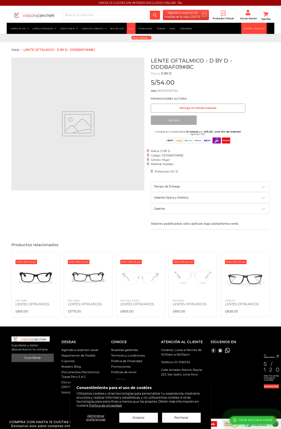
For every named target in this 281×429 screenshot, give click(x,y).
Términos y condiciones (128, 355)
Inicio (15, 50)
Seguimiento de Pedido (78, 355)
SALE (131, 28)
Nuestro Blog (71, 366)
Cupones (68, 361)
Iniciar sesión (248, 18)
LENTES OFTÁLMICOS (32, 304)
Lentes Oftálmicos (43, 28)
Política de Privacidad (126, 361)
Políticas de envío (123, 372)
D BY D (166, 73)
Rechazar (181, 417)
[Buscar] (155, 15)
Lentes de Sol (18, 28)
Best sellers (117, 28)
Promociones (121, 366)
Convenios (186, 28)
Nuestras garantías (124, 350)
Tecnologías (145, 28)
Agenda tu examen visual (79, 350)
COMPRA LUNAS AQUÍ (254, 28)
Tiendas (161, 28)
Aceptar (138, 417)
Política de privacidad (105, 405)
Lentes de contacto (92, 28)
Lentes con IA (67, 28)
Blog (172, 28)
